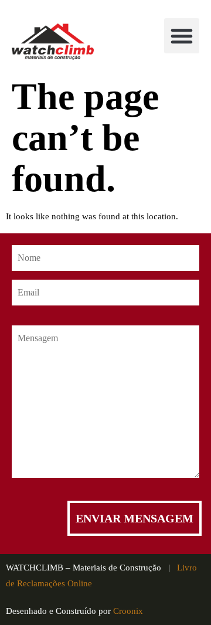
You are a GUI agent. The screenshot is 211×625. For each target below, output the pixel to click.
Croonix (128, 611)
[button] (181, 35)
